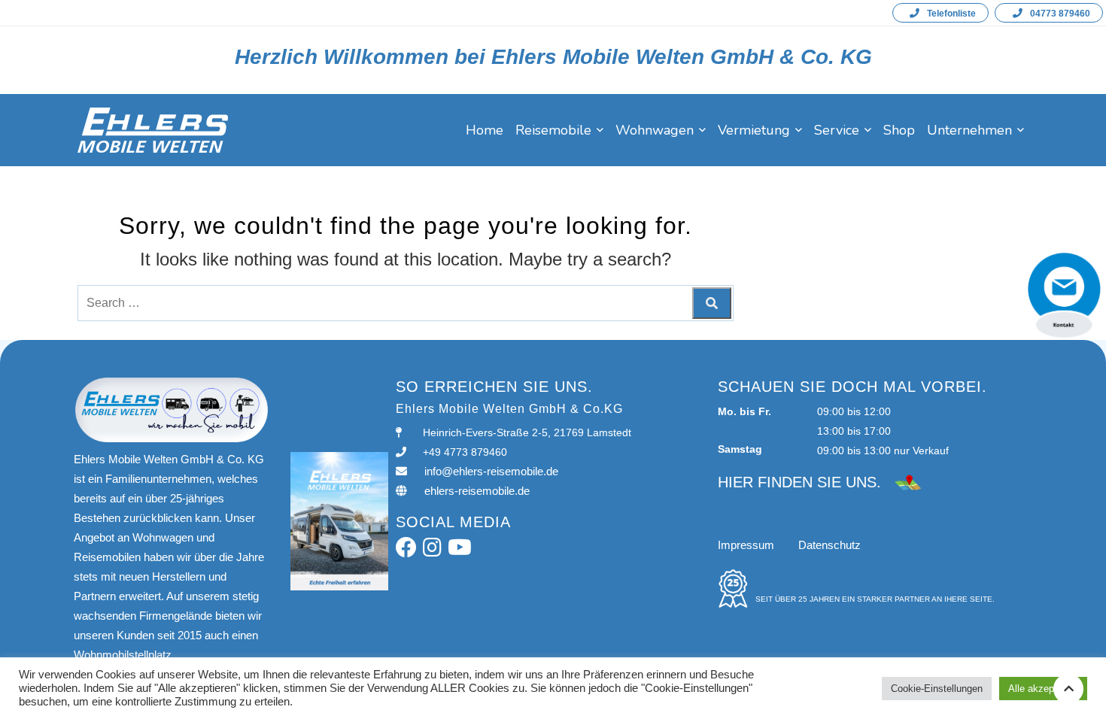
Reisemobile (553, 130)
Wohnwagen (654, 130)
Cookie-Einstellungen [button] (937, 688)
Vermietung (754, 130)
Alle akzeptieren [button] (1043, 688)
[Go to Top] (1068, 688)
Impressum (746, 544)
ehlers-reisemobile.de (477, 490)
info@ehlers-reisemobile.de (491, 471)
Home (484, 130)
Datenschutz (829, 544)
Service (836, 130)
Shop (899, 130)
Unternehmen (969, 130)
